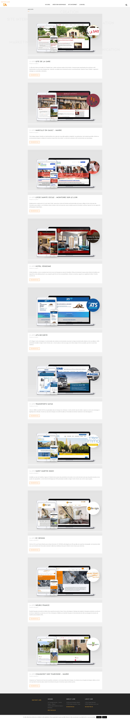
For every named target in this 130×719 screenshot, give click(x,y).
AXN (8, 2)
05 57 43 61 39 (52, 710)
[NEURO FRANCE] (65, 580)
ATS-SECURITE (42, 335)
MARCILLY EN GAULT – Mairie (49, 130)
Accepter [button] (99, 717)
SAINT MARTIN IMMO (45, 471)
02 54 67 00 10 (70, 706)
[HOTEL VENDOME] (65, 241)
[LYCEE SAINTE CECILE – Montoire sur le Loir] (65, 172)
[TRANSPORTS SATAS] (65, 378)
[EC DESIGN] (65, 513)
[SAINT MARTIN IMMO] (65, 446)
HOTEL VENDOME (43, 266)
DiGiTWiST (4, 2)
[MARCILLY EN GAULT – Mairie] (65, 105)
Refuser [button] (104, 717)
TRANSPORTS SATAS (44, 404)
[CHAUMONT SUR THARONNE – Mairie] (65, 649)
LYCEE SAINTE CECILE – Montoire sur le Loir (56, 197)
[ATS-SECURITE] (65, 310)
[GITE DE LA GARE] (65, 36)
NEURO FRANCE (42, 605)
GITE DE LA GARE (43, 61)
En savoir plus (34, 75)
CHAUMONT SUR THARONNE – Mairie (52, 674)
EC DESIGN (40, 538)
